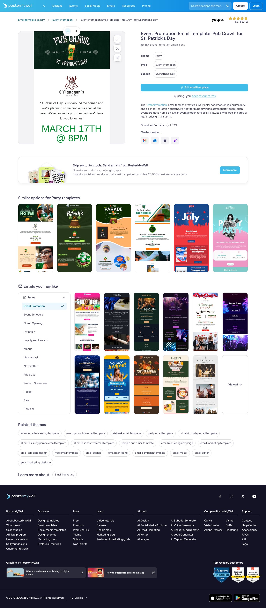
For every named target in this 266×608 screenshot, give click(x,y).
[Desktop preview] (68, 31)
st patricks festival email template (94, 443)
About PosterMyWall (18, 520)
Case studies (14, 530)
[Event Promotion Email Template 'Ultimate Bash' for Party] (230, 238)
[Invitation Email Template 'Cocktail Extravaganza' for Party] (146, 322)
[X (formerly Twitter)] (243, 496)
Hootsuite (232, 530)
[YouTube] (254, 496)
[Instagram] (231, 496)
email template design (34, 452)
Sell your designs (16, 544)
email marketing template (215, 443)
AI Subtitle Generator (184, 520)
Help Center (249, 525)
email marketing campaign (177, 443)
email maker (180, 452)
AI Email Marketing (148, 530)
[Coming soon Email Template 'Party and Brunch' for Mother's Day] (176, 384)
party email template (160, 433)
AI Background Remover (185, 530)
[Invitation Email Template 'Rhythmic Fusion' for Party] (176, 322)
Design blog (104, 530)
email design (93, 452)
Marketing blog (106, 534)
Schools (78, 539)
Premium (78, 525)
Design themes (47, 534)
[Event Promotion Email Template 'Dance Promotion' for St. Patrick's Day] (152, 238)
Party (158, 55)
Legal (245, 544)
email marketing (118, 452)
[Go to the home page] (16, 6)
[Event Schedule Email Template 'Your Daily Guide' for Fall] (146, 384)
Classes (101, 525)
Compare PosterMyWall (218, 511)
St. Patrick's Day (165, 73)
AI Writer (142, 534)
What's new (13, 525)
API (244, 539)
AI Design (143, 520)
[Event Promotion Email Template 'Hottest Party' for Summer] (87, 322)
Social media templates (52, 530)
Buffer (229, 525)
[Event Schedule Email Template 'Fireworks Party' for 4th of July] (191, 238)
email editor (202, 452)
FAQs (245, 534)
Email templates (47, 525)
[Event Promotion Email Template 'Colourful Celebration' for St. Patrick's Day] (113, 238)
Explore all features (49, 544)
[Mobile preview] (75, 31)
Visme (229, 520)
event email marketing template (40, 433)
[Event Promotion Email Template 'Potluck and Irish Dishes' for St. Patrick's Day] (74, 238)
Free (76, 520)
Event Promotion (165, 64)
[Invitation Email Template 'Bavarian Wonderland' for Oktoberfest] (117, 384)
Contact (247, 520)
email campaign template (150, 452)
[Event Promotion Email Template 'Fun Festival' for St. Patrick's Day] (35, 238)
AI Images (143, 539)
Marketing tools (47, 539)
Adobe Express (213, 530)
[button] (117, 39)
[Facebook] (220, 496)
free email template (66, 452)
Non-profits (80, 544)
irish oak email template (127, 433)
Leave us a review (17, 539)
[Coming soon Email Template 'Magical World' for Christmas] (87, 384)
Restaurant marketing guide (113, 539)
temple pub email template (138, 443)
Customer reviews (17, 548)
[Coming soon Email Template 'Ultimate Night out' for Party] (205, 384)
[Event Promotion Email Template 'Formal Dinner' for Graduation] (117, 322)
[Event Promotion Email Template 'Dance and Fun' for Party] (235, 322)
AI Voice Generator (182, 525)
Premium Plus (81, 530)
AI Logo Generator (182, 534)
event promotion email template (85, 433)
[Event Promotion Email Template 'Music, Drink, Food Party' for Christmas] (205, 322)
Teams (77, 534)
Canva (208, 520)
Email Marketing (64, 474)
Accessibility (249, 530)
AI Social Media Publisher (152, 525)
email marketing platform (36, 462)
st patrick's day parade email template (43, 443)
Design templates (48, 520)
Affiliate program (16, 534)
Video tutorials (105, 520)
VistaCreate (211, 525)
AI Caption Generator (184, 539)
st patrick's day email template (199, 433)
